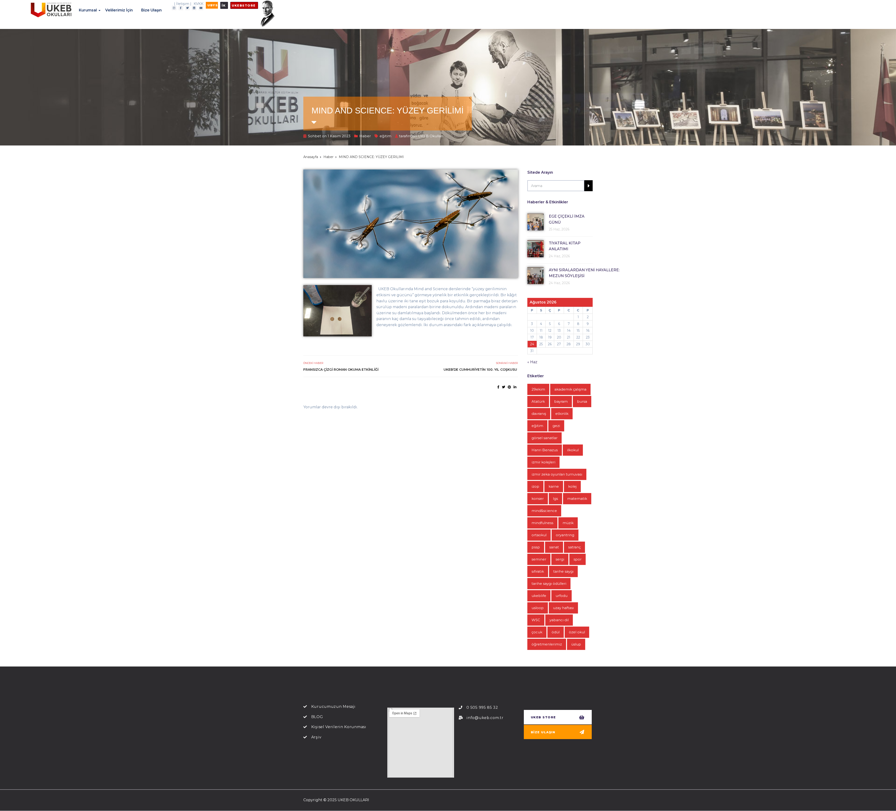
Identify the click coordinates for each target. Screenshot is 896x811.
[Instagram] (174, 8)
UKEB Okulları (430, 136)
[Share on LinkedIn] (515, 387)
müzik (568, 523)
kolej (572, 486)
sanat (554, 547)
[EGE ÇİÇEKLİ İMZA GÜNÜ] (535, 221)
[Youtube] (201, 8)
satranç (574, 547)
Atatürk (538, 401)
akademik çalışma (570, 389)
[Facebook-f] (180, 8)
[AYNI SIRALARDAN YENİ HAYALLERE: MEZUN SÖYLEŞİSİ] (535, 275)
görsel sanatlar (544, 438)
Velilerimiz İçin (119, 10)
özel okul (577, 632)
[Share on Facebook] (498, 387)
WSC (536, 620)
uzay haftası (563, 608)
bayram (561, 401)
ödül (556, 632)
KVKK (198, 3)
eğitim (385, 136)
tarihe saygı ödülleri (549, 583)
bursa (582, 401)
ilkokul (573, 450)
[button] (212, 5)
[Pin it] (509, 387)
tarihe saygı (563, 571)
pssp (536, 547)
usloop (538, 608)
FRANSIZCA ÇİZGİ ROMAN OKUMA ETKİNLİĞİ (340, 369)
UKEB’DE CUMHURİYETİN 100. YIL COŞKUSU (481, 369)
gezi (556, 425)
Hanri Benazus (545, 450)
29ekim (538, 389)
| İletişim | (182, 3)
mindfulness (542, 523)
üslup (576, 644)
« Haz (532, 362)
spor (577, 559)
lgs (555, 498)
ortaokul (539, 535)
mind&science (544, 510)
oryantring (565, 535)
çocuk (537, 632)
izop (535, 486)
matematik (577, 498)
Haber (365, 136)
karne (554, 486)
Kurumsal (88, 10)
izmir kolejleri (543, 462)
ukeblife (539, 595)
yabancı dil (559, 620)
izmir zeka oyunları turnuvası (557, 474)
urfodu (561, 595)
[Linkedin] (194, 8)
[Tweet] (503, 387)
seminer (539, 559)
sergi (560, 559)
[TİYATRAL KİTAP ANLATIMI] (535, 248)
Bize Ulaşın (151, 10)
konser (538, 498)
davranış (539, 413)
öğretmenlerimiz (547, 644)
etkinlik (561, 413)
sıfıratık (538, 571)
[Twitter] (187, 8)
